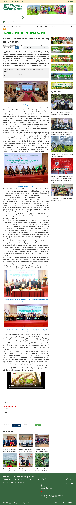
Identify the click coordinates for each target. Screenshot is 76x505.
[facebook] (66, 483)
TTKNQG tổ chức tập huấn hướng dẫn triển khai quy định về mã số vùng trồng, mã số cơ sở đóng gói (61, 114)
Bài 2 (43, 368)
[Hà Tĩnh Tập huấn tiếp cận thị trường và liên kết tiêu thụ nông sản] (62, 196)
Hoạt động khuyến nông (45, 22)
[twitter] (69, 483)
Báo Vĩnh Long (29, 370)
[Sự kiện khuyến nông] (62, 54)
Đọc (17, 47)
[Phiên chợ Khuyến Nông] (62, 45)
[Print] (41, 45)
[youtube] (72, 483)
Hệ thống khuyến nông (11, 22)
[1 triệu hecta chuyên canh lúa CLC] (62, 90)
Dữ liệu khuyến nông (22, 22)
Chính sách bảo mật (46, 492)
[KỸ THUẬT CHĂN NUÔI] (62, 72)
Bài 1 (40, 368)
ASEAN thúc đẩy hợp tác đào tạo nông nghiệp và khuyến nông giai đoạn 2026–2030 (10, 471)
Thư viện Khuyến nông (33, 22)
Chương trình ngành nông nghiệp (60, 22)
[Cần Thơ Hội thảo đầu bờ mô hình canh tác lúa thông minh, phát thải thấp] (62, 151)
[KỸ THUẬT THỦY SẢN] (62, 81)
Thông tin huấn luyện (36, 33)
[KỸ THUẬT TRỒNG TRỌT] (62, 63)
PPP (7, 402)
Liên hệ (71, 1)
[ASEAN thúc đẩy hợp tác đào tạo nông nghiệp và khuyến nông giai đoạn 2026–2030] (10, 466)
